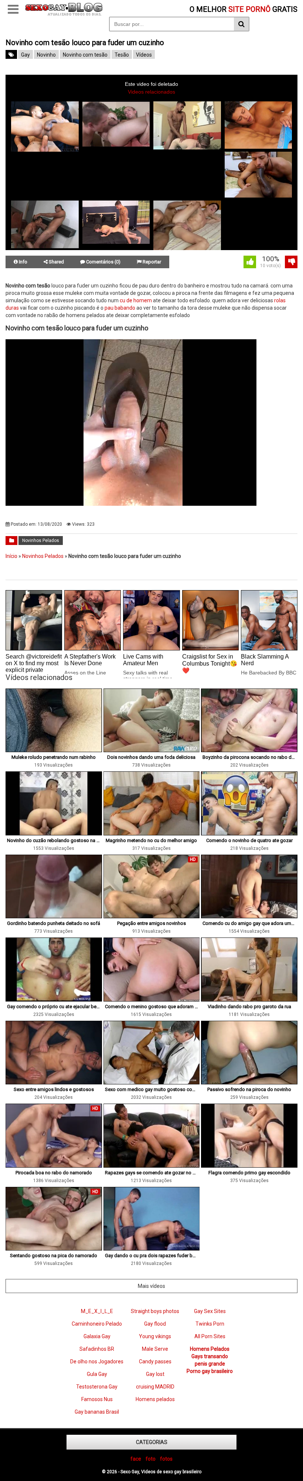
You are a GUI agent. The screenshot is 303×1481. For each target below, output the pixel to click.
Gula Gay (97, 1374)
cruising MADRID (155, 1387)
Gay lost (155, 1374)
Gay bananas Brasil (97, 1412)
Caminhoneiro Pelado (97, 1324)
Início (11, 556)
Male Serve (155, 1349)
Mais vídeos (151, 1286)
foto (151, 1459)
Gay (25, 55)
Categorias (151, 1442)
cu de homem (136, 300)
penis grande (210, 1364)
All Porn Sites (209, 1336)
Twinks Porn (209, 1324)
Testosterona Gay (97, 1387)
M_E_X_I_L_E (97, 1311)
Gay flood (155, 1324)
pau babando (120, 308)
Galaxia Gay (97, 1336)
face (135, 1459)
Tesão (122, 55)
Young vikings (155, 1336)
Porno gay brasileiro (210, 1371)
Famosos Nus (97, 1399)
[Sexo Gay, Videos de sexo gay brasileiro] (63, 14)
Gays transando (209, 1356)
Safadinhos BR (96, 1349)
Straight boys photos (155, 1311)
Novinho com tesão (85, 55)
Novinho (46, 55)
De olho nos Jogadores (96, 1361)
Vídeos (144, 55)
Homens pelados (155, 1399)
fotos (166, 1459)
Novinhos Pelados (40, 540)
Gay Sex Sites (210, 1311)
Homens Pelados (209, 1349)
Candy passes (155, 1361)
